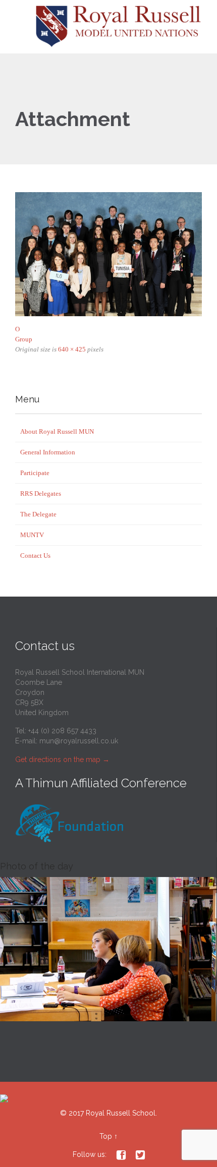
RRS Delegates (40, 493)
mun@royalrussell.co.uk (78, 741)
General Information (47, 452)
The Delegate (38, 514)
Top (105, 1136)
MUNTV (32, 535)
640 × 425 (72, 349)
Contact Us (35, 555)
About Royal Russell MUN (57, 431)
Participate (34, 473)
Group (23, 339)
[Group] (108, 254)
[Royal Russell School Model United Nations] (121, 26)
